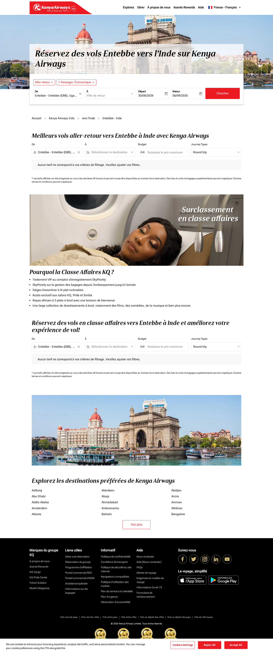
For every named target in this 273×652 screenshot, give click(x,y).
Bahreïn (107, 514)
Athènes (176, 508)
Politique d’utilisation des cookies (115, 584)
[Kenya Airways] (182, 559)
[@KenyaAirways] (193, 559)
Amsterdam (39, 508)
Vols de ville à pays (203, 617)
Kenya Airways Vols (61, 118)
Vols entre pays (110, 617)
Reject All (209, 645)
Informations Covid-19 (149, 587)
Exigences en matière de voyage (150, 580)
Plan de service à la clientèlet (117, 591)
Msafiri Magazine (39, 588)
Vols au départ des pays (179, 617)
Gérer (140, 7)
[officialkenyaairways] (204, 559)
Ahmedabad (110, 502)
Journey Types (199, 144)
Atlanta (36, 514)
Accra (175, 496)
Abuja (105, 496)
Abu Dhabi (39, 496)
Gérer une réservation (77, 556)
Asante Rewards (184, 7)
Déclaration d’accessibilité (115, 602)
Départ (142, 91)
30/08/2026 (145, 95)
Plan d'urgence (109, 596)
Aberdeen (108, 490)
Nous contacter (145, 556)
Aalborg (37, 490)
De (36, 91)
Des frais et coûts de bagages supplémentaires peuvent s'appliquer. (200, 178)
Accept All (236, 645)
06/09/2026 (180, 95)
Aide (201, 7)
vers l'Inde (88, 118)
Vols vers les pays (69, 617)
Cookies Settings (183, 645)
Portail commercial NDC (78, 572)
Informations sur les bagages (76, 590)
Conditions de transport (114, 561)
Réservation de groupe (78, 561)
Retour (176, 91)
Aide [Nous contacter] (148, 561)
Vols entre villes (128, 617)
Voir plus (136, 524)
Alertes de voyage (146, 572)
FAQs (139, 567)
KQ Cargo (35, 571)
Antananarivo (110, 508)
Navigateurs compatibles (115, 576)
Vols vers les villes (90, 617)
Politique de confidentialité (115, 556)
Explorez (128, 7)
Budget (142, 144)
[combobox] (56, 95)
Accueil (36, 118)
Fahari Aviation (38, 582)
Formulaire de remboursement (145, 594)
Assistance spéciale (76, 583)
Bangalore (178, 514)
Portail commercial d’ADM (79, 578)
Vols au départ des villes (152, 617)
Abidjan (176, 490)
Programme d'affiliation (78, 567)
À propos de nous (158, 7)
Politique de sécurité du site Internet (116, 569)
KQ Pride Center (38, 577)
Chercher (223, 93)
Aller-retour (42, 82)
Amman (176, 502)
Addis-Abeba (40, 502)
